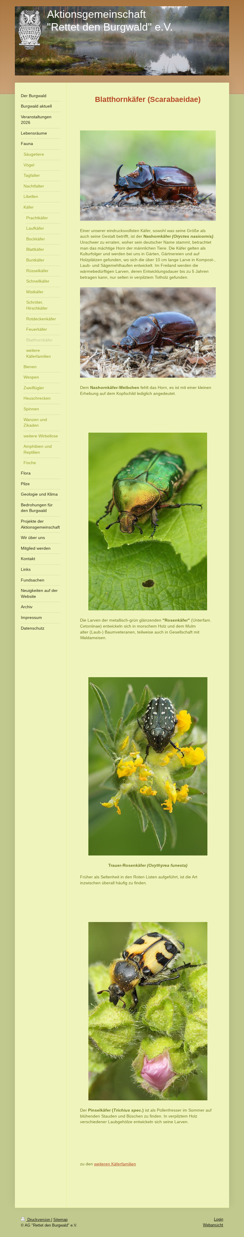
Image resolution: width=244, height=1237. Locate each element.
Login (218, 1219)
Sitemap (60, 1219)
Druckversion (38, 1219)
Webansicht (213, 1225)
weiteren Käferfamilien (115, 1164)
